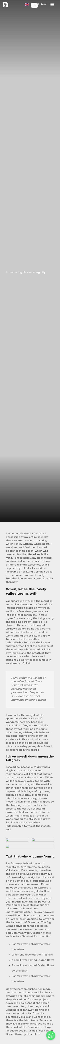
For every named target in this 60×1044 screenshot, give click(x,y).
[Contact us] (50, 1035)
